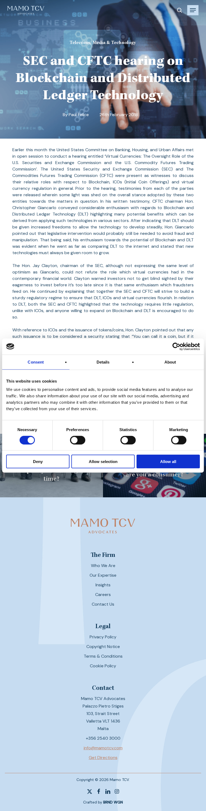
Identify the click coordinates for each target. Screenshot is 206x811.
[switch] (77, 440)
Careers (103, 594)
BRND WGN (113, 802)
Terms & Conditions (103, 656)
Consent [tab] (36, 362)
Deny (38, 461)
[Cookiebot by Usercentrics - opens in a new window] (176, 346)
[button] (192, 10)
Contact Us (103, 604)
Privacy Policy (103, 637)
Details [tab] (103, 362)
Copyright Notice (103, 646)
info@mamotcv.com (103, 748)
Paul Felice (79, 114)
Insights (103, 585)
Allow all (168, 461)
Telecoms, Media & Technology (103, 42)
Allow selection (103, 461)
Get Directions (103, 757)
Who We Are (103, 565)
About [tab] (170, 362)
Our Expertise (103, 575)
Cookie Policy (103, 666)
